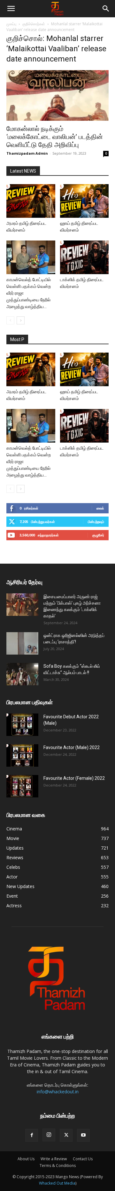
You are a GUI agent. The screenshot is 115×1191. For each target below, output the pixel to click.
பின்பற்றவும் (96, 521)
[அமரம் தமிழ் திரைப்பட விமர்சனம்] (30, 201)
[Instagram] (48, 1135)
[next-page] (21, 320)
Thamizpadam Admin (27, 153)
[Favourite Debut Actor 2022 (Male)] (22, 725)
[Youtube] (83, 1135)
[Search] (106, 8)
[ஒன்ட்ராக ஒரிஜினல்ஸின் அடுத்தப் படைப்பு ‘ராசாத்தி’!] (22, 643)
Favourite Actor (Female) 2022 (74, 778)
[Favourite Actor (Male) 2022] (22, 755)
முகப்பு (11, 24)
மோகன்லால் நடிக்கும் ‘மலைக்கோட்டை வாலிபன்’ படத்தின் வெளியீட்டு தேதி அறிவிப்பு (54, 137)
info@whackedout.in (58, 1092)
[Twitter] (66, 1135)
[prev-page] (10, 320)
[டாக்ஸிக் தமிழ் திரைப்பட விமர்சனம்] (84, 257)
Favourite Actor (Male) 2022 (71, 747)
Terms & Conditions (58, 1165)
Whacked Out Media (57, 1183)
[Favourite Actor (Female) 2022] (22, 786)
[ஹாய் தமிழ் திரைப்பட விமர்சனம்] (84, 201)
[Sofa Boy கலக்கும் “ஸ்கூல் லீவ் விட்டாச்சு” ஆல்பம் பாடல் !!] (22, 674)
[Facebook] (31, 1135)
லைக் (100, 508)
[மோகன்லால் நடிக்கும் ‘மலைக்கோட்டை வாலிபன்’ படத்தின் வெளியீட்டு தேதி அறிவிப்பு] (57, 95)
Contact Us (83, 1159)
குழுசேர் (98, 535)
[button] (11, 8)
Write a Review (54, 1159)
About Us (26, 1159)
